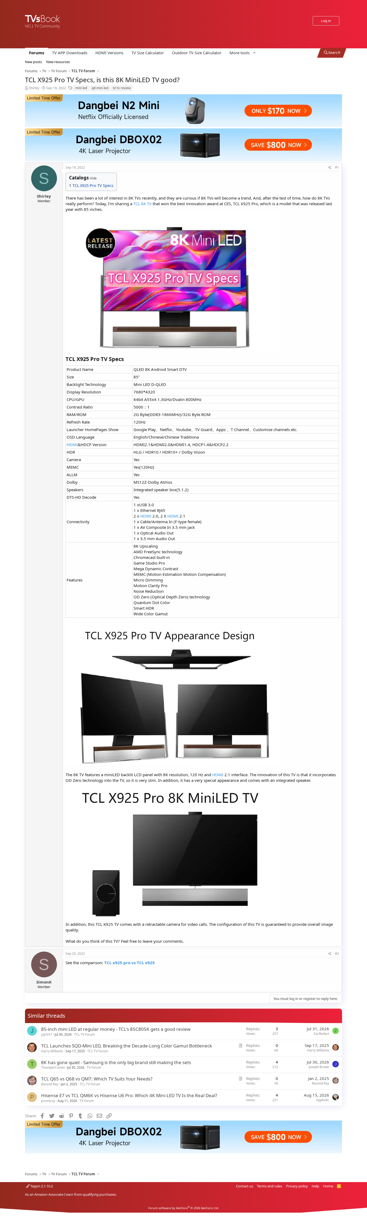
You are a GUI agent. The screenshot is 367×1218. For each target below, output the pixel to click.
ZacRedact (321, 1033)
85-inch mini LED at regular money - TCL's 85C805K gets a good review (115, 1029)
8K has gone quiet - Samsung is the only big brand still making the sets (116, 1062)
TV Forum (94, 1067)
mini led (81, 88)
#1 (337, 167)
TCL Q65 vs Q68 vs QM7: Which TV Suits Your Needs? (96, 1079)
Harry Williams (52, 1051)
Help (315, 1186)
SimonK (44, 982)
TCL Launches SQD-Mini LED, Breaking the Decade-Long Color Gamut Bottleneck (126, 1046)
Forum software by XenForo (183, 1208)
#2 (337, 953)
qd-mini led (100, 88)
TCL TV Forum (84, 1034)
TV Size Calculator (147, 52)
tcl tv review (122, 88)
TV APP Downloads (69, 52)
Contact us (244, 1186)
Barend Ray (49, 1084)
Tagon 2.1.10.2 (41, 1186)
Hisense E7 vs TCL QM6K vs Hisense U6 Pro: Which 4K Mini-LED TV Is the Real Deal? (129, 1095)
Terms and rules (269, 1186)
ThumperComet (53, 1067)
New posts (33, 61)
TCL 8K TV (142, 203)
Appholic (322, 1100)
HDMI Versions (109, 52)
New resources (58, 61)
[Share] (329, 168)
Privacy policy (297, 1186)
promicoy (48, 1100)
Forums (36, 52)
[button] (241, 53)
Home (328, 1186)
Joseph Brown (319, 1067)
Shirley (34, 87)
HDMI (72, 444)
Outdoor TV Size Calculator (196, 52)
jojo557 (46, 1034)
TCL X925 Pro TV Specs (93, 185)
